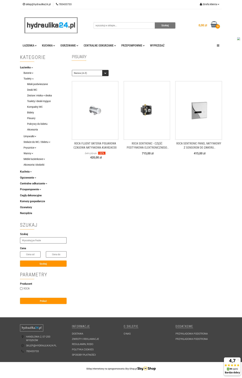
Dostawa (77, 333)
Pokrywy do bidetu (37, 123)
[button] (81, 326)
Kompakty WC (35, 106)
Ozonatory (26, 207)
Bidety (30, 112)
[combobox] (90, 73)
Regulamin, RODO (82, 344)
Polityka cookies (83, 349)
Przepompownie (30, 189)
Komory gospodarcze (32, 201)
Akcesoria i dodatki (34, 164)
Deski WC (32, 89)
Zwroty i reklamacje (85, 339)
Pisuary (31, 118)
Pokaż (43, 301)
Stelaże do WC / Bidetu (36, 142)
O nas (127, 333)
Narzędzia (26, 213)
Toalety (28, 78)
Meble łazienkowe (34, 159)
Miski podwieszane (37, 84)
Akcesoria (32, 129)
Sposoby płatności (84, 354)
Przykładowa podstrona (192, 333)
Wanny (28, 153)
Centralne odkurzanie (33, 183)
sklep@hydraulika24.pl (41, 345)
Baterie (28, 73)
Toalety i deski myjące (39, 101)
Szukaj (43, 263)
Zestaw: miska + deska (39, 95)
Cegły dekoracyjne (31, 195)
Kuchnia (25, 171)
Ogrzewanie (27, 177)
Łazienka (25, 67)
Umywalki (29, 136)
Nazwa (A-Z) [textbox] (80, 73)
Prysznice (29, 147)
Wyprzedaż (157, 45)
